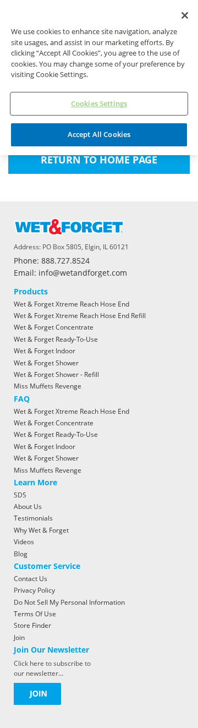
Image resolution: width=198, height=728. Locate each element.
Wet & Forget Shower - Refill (56, 374)
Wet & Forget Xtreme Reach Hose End (71, 304)
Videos (24, 541)
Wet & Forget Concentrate (54, 327)
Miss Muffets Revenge (47, 386)
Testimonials (33, 518)
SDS (20, 495)
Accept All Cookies (99, 134)
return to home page (99, 159)
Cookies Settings (99, 103)
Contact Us (30, 578)
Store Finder (32, 625)
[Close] (185, 15)
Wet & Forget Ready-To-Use (56, 339)
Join (19, 637)
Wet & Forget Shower (46, 363)
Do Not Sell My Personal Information (69, 602)
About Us (28, 506)
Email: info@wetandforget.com (70, 273)
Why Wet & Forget (41, 530)
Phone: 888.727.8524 (52, 261)
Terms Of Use (35, 613)
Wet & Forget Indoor (44, 350)
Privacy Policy (34, 590)
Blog (21, 554)
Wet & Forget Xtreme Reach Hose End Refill (80, 315)
